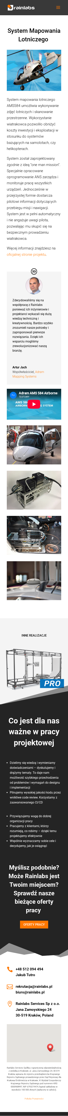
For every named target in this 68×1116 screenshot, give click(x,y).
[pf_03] (34, 555)
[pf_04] (34, 464)
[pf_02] (34, 600)
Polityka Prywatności (34, 1099)
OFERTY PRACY (34, 924)
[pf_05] (34, 509)
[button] (51, 1047)
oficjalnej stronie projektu (26, 254)
